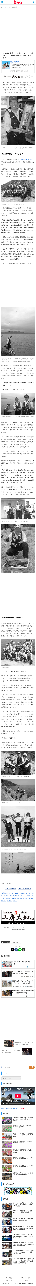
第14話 (31, 898)
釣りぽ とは (9, 1278)
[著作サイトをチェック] (11, 71)
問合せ (26, 1280)
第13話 (25, 898)
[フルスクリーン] (32, 1103)
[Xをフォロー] (14, 71)
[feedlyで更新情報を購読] (24, 71)
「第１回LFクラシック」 (24, 159)
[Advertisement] (18, 30)
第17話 (15, 901)
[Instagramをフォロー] (19, 71)
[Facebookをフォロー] (16, 71)
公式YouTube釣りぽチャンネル (12, 1108)
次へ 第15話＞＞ (24, 889)
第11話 (14, 898)
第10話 (8, 898)
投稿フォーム (9, 1280)
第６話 (17, 896)
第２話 (28, 893)
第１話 (22, 893)
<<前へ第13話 (10, 889)
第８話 (29, 896)
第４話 (6, 896)
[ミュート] (29, 1103)
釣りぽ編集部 (14, 62)
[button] (23, 949)
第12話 (19, 898)
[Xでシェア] (12, 949)
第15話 (3, 901)
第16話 (9, 901)
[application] (18, 1096)
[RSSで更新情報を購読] (26, 71)
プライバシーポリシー (27, 1278)
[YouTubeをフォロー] (21, 71)
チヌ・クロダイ (16, 942)
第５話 (12, 896)
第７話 (23, 896)
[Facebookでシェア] (16, 949)
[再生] (4, 1103)
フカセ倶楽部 (6, 942)
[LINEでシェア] (20, 949)
